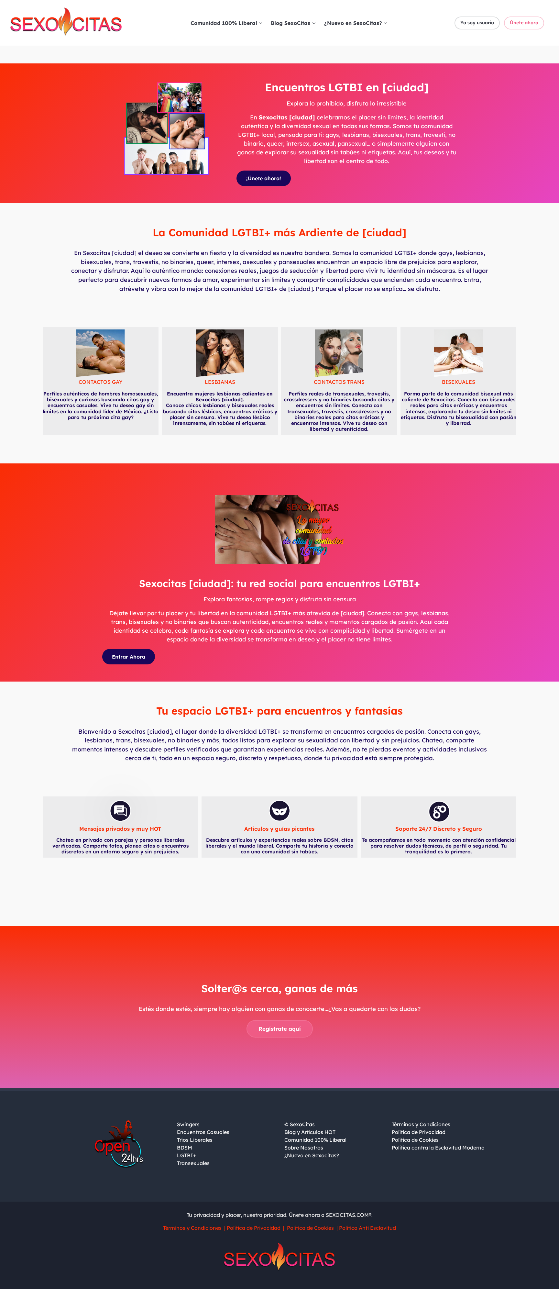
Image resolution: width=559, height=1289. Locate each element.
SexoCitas (302, 1124)
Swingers (188, 1124)
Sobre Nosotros (303, 1147)
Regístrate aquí (279, 1028)
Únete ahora (524, 23)
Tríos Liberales (195, 1140)
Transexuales (193, 1163)
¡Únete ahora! (263, 178)
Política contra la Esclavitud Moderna (438, 1147)
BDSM (184, 1147)
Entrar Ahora (128, 656)
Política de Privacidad (419, 1132)
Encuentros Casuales (203, 1132)
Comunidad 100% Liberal (224, 23)
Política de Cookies (415, 1140)
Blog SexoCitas (290, 23)
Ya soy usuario (477, 23)
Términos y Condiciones (421, 1124)
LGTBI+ (186, 1155)
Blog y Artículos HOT (309, 1132)
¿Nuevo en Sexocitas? (311, 1155)
